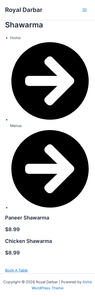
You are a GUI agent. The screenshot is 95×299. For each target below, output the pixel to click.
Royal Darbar (23, 9)
